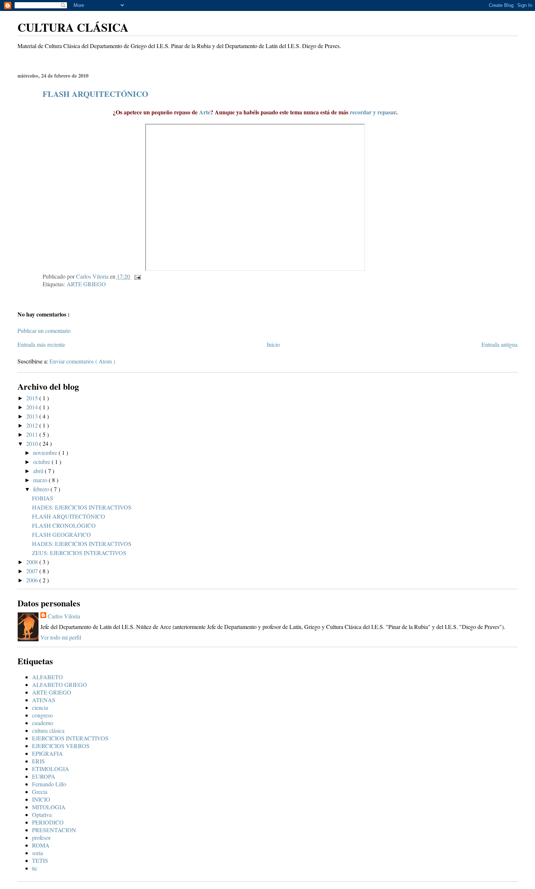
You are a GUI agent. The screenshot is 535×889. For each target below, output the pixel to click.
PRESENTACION (54, 830)
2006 (32, 580)
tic (34, 868)
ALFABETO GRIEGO (59, 684)
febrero (42, 489)
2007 (32, 571)
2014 (32, 407)
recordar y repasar (373, 112)
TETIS (40, 860)
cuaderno (42, 723)
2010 (32, 443)
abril (39, 471)
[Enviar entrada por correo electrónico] (136, 276)
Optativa (42, 814)
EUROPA (43, 776)
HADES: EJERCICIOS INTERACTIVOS (81, 507)
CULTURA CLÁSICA (72, 27)
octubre (42, 461)
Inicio (273, 344)
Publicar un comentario (44, 330)
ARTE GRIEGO (86, 284)
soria (37, 853)
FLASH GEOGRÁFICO (61, 534)
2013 (32, 416)
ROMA (40, 845)
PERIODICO (48, 822)
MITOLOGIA (49, 807)
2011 (32, 434)
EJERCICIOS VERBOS (61, 746)
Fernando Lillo (49, 784)
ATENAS (43, 700)
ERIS (38, 761)
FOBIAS (42, 498)
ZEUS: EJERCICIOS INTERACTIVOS (79, 552)
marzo (41, 480)
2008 (32, 562)
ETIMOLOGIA (50, 768)
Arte (204, 112)
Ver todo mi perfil (60, 637)
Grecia (39, 791)
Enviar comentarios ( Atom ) (82, 361)
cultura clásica (48, 730)
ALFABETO (47, 677)
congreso (42, 715)
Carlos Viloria (64, 616)
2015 (32, 398)
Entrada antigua (500, 344)
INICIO (41, 799)
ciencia (40, 707)
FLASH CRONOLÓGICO (64, 525)
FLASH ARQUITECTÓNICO (95, 94)
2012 (32, 425)
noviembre (46, 452)
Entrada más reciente (41, 344)
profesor (41, 837)
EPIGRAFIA (47, 753)
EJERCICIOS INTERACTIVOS (70, 738)
